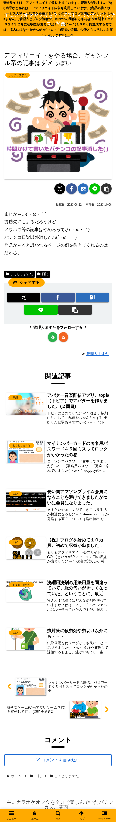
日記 (45, 274)
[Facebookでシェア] (71, 188)
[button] (106, 188)
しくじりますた (21, 274)
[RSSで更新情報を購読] (63, 337)
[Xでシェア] (59, 188)
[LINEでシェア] (94, 188)
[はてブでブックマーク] (83, 188)
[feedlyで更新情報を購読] (52, 337)
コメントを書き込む (60, 760)
